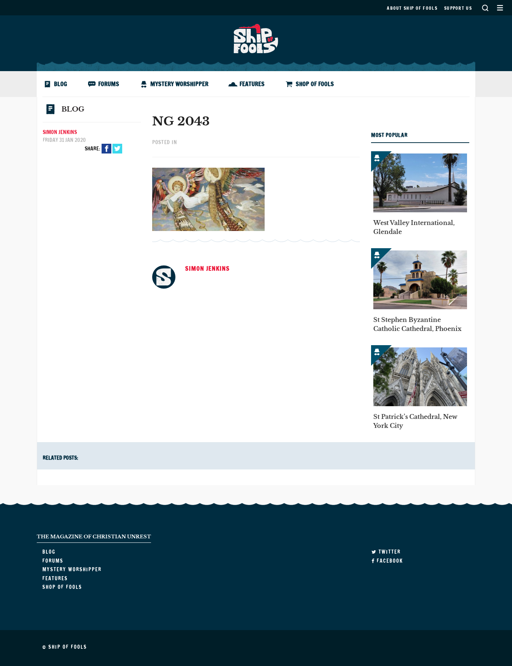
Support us (458, 8)
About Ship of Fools (412, 8)
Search (485, 7)
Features (252, 84)
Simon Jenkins (60, 132)
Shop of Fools (315, 84)
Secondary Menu (499, 7)
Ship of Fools (256, 38)
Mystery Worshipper (179, 84)
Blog (60, 84)
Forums (108, 84)
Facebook (106, 148)
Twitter (117, 148)
